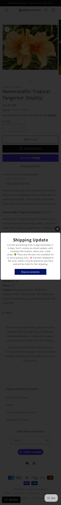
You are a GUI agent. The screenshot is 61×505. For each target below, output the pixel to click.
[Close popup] (57, 229)
